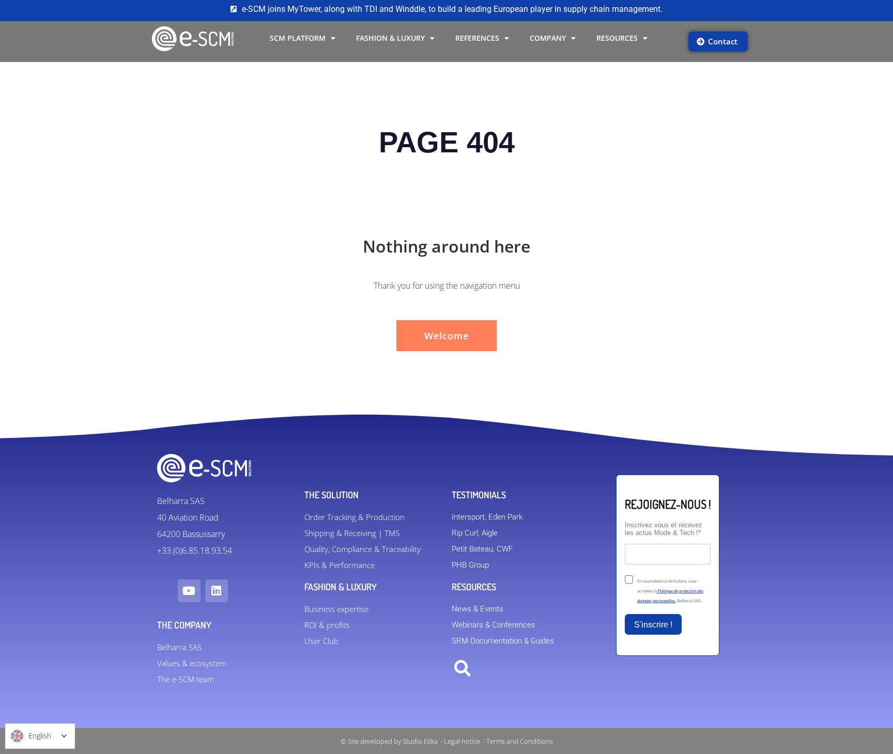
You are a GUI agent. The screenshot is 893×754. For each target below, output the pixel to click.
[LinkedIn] (216, 590)
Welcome (446, 335)
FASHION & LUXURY (390, 38)
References (477, 38)
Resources (617, 38)
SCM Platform (298, 38)
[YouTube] (189, 590)
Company (548, 38)
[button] (462, 669)
